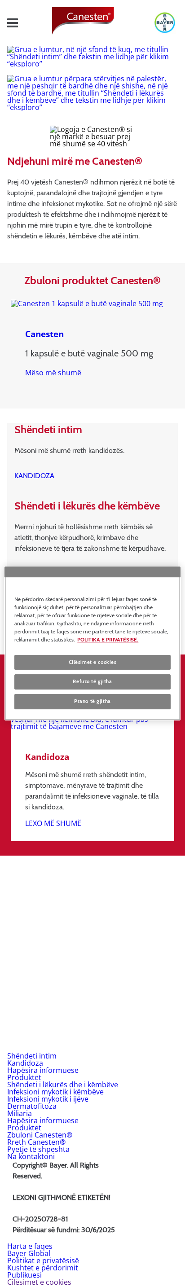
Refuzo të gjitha (92, 682)
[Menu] (12, 23)
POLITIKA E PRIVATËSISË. (107, 639)
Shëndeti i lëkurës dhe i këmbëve (62, 1084)
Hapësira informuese (43, 1070)
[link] (53, 372)
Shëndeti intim (32, 1056)
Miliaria (19, 1113)
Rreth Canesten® (36, 1142)
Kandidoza (25, 1063)
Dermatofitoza (32, 1106)
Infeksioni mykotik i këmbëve (55, 1092)
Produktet (24, 1077)
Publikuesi (24, 1275)
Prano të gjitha (92, 701)
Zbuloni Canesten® (39, 1135)
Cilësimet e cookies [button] (39, 1282)
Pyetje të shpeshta (38, 1149)
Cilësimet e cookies (93, 662)
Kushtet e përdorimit (42, 1268)
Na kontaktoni (31, 1156)
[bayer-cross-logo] (161, 22)
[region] (92, 644)
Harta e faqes (30, 1246)
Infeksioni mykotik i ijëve (47, 1099)
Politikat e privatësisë (43, 1260)
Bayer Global (28, 1253)
